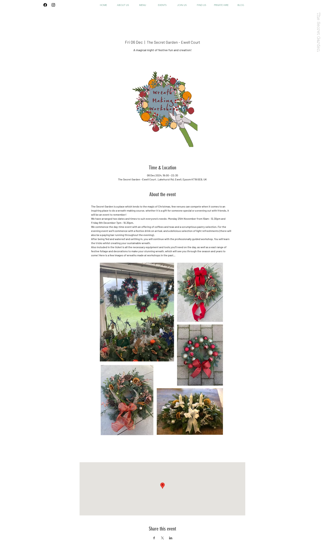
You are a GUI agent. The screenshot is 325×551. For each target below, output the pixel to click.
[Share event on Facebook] (154, 538)
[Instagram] (53, 5)
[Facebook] (45, 5)
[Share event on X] (162, 538)
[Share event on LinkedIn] (170, 538)
